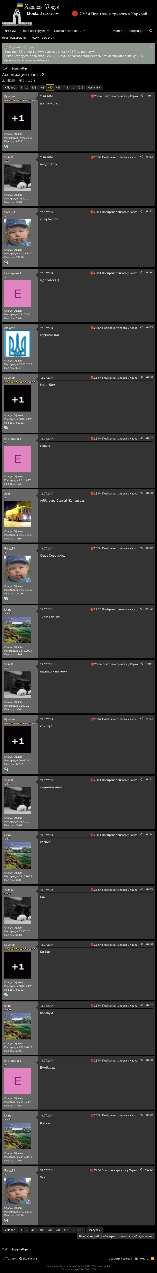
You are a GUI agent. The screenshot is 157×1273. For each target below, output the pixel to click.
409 (42, 87)
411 (58, 87)
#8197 (149, 1005)
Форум (10, 31)
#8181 (149, 95)
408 (33, 87)
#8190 (149, 608)
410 (50, 87)
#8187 (149, 438)
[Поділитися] (141, 95)
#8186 (149, 377)
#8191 (149, 663)
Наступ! (93, 87)
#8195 (149, 889)
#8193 (149, 779)
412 (66, 87)
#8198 (149, 1060)
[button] (48, 31)
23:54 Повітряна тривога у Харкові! (113, 14)
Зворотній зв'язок (120, 1258)
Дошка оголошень (67, 31)
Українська (29, 1258)
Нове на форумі (33, 31)
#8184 (149, 272)
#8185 (149, 327)
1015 (80, 87)
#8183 (149, 211)
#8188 (149, 492)
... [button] (26, 87)
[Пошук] (151, 31)
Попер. (11, 87)
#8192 (149, 718)
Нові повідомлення (14, 37)
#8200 (149, 1169)
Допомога (141, 1258)
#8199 (149, 1114)
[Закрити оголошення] (151, 47)
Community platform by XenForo (78, 1266)
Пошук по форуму (42, 37)
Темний (11, 1258)
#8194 (149, 834)
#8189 (149, 547)
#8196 (149, 944)
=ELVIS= (11, 80)
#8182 (149, 156)
